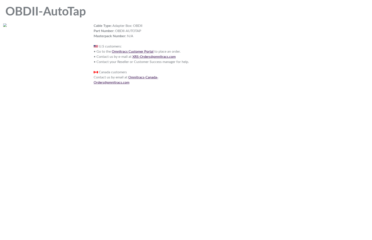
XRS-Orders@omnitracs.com (154, 56)
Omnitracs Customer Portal (132, 51)
